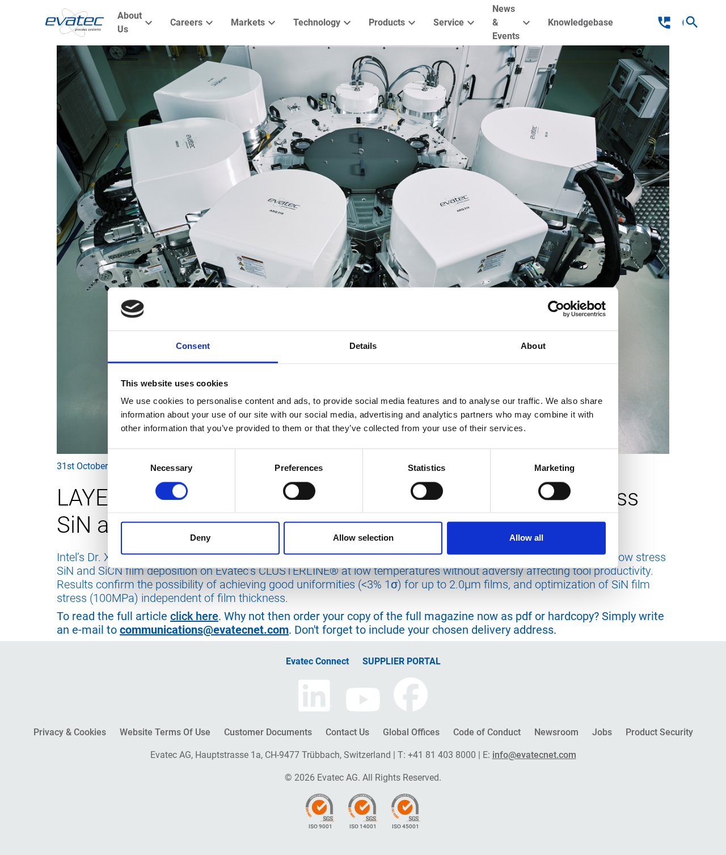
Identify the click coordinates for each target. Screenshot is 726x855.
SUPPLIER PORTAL (401, 661)
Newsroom (556, 732)
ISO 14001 (363, 826)
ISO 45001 (405, 826)
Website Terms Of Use (165, 732)
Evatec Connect (317, 661)
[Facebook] (411, 694)
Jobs (602, 732)
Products (394, 23)
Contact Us (347, 732)
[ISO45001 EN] (405, 807)
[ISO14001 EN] (362, 807)
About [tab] (533, 346)
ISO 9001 (320, 826)
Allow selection (363, 538)
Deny (200, 538)
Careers (193, 23)
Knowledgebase (580, 22)
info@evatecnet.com (534, 754)
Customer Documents (268, 732)
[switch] (299, 491)
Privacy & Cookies (69, 732)
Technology (323, 23)
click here (194, 616)
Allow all (526, 538)
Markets (254, 23)
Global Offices (411, 732)
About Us (136, 22)
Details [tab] (363, 346)
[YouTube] (363, 700)
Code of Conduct (487, 732)
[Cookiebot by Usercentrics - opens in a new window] (556, 308)
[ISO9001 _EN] (320, 807)
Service (455, 23)
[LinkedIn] (315, 696)
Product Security (659, 732)
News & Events (512, 22)
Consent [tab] (193, 346)
